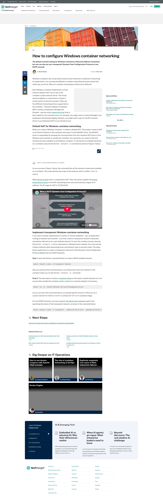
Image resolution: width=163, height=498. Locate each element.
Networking (79, 10)
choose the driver (58, 112)
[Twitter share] (25, 78)
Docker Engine (42, 180)
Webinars (39, 6)
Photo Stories (99, 474)
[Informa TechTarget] (4, 1)
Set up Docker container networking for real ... (119, 137)
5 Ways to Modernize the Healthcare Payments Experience (119, 101)
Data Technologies (32, 1)
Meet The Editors (53, 474)
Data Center (56, 10)
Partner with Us (52, 485)
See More (120, 120)
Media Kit (51, 489)
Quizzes (97, 477)
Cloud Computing (44, 10)
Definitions (75, 477)
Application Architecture (28, 10)
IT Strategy (52, 1)
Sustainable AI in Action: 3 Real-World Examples (119, 114)
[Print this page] (25, 87)
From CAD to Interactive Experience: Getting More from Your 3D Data (118, 108)
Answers (74, 474)
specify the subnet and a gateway (73, 301)
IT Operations (68, 10)
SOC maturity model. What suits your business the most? (44, 343)
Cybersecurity (22, 1)
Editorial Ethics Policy (54, 470)
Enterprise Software (43, 1)
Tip (33, 50)
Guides (97, 466)
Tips (34, 6)
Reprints (74, 470)
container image (65, 278)
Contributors (75, 466)
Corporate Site (52, 493)
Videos (97, 489)
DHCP (42, 253)
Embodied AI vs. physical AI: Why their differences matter (68, 436)
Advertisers (51, 481)
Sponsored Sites (48, 6)
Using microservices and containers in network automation (51, 323)
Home (26, 25)
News (22, 6)
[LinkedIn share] (25, 83)
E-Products (75, 481)
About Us (51, 466)
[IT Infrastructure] (9, 4)
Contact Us (51, 477)
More (55, 6)
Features (28, 6)
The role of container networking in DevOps (118, 143)
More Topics (90, 10)
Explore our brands (154, 1)
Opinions (97, 470)
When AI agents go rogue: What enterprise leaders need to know (95, 437)
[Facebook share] (25, 73)
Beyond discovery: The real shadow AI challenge (122, 436)
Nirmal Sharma (43, 71)
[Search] (146, 6)
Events (74, 485)
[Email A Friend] (25, 92)
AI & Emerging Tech (12, 1)
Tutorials (97, 485)
